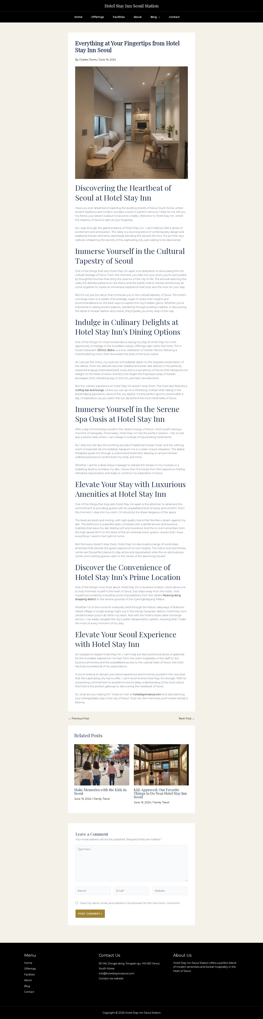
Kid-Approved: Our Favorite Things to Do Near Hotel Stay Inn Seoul (160, 793)
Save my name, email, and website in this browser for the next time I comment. (130, 903)
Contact (174, 17)
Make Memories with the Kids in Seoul (100, 791)
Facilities (119, 17)
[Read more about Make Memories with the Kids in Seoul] (101, 764)
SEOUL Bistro (106, 350)
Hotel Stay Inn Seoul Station (131, 6)
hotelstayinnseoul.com (147, 694)
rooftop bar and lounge (89, 390)
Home (78, 17)
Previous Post (78, 718)
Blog (154, 17)
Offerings (97, 17)
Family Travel (102, 798)
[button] (158, 17)
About (138, 17)
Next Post (187, 718)
